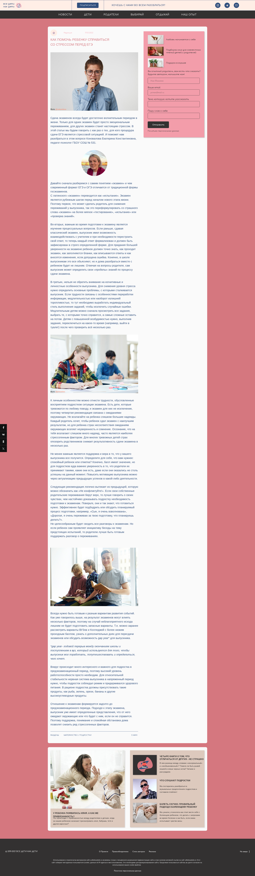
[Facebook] (3, 427)
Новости (65, 14)
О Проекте (103, 851)
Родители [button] (111, 14)
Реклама (152, 851)
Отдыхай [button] (162, 14)
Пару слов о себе (158, 111)
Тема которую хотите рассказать (168, 99)
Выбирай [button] (137, 14)
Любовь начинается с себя (181, 39)
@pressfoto (60, 392)
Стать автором (138, 851)
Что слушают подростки (175, 780)
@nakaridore (60, 109)
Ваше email (154, 87)
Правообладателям (120, 851)
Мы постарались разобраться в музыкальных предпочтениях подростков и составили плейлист (178, 789)
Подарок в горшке (176, 63)
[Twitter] (3, 448)
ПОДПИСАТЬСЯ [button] (88, 5)
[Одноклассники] (3, 441)
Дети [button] (88, 14)
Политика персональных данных (163, 131)
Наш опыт (189, 14)
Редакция (68, 33)
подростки (85, 735)
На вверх (244, 851)
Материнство (71, 735)
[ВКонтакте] (3, 434)
